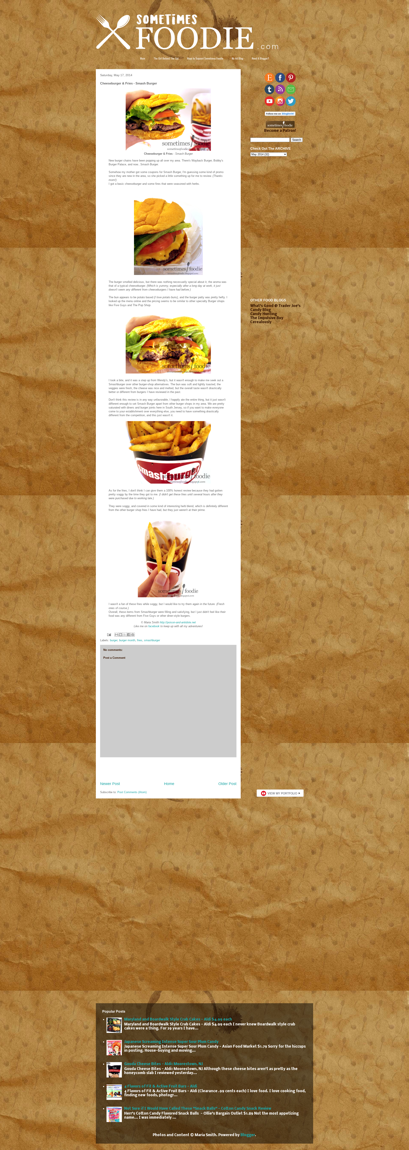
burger (113, 640)
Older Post (227, 784)
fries (139, 640)
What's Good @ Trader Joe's (275, 306)
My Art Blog (237, 58)
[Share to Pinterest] (133, 634)
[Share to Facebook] (129, 634)
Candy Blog (260, 310)
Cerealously (261, 322)
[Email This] (116, 634)
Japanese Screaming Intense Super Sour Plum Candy (171, 1042)
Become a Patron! (280, 131)
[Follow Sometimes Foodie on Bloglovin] (280, 115)
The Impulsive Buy (266, 318)
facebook (154, 626)
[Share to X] (124, 634)
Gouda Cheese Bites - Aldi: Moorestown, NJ (163, 1064)
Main (142, 58)
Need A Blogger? (260, 58)
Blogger (248, 1135)
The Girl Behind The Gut (166, 58)
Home (169, 784)
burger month (127, 640)
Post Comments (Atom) (132, 792)
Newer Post (110, 784)
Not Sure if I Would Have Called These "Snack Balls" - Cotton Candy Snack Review (197, 1109)
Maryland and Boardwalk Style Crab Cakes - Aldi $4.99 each (178, 1020)
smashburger (152, 640)
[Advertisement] (168, 769)
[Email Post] (109, 634)
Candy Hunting (263, 314)
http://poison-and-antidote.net (178, 622)
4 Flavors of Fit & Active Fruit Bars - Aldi (160, 1087)
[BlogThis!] (120, 634)
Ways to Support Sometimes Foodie (205, 58)
